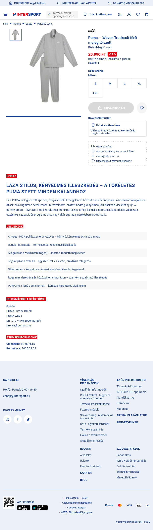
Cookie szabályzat (76, 507)
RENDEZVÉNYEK (127, 422)
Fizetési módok (89, 409)
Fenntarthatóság (90, 466)
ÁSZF (85, 498)
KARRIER (86, 472)
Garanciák (123, 403)
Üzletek (84, 460)
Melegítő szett (44, 23)
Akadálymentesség (92, 440)
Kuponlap (122, 408)
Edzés (29, 23)
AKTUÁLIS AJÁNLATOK (132, 415)
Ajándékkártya (125, 397)
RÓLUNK (85, 448)
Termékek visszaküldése (95, 404)
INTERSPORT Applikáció (131, 392)
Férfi (5, 23)
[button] (76, 176)
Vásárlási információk (89, 381)
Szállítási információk (93, 389)
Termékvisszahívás (91, 429)
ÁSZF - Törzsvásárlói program (76, 512)
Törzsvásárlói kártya (129, 386)
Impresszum (72, 498)
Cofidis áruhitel (126, 466)
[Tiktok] (28, 419)
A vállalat (85, 455)
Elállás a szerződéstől (93, 435)
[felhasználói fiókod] (129, 14)
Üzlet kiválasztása (108, 125)
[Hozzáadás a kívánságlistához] (142, 107)
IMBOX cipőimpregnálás (131, 460)
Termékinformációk (128, 471)
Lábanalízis (124, 455)
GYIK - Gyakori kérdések (94, 424)
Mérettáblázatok (127, 477)
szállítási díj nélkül (119, 59)
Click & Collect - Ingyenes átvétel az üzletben (95, 397)
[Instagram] (7, 419)
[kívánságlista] (137, 14)
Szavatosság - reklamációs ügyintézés (96, 417)
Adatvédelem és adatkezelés (77, 502)
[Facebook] (18, 419)
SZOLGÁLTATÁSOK (128, 448)
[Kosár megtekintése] (146, 14)
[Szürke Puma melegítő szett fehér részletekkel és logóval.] (53, 66)
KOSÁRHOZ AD (114, 108)
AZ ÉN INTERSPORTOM (131, 380)
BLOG (84, 479)
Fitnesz (17, 23)
